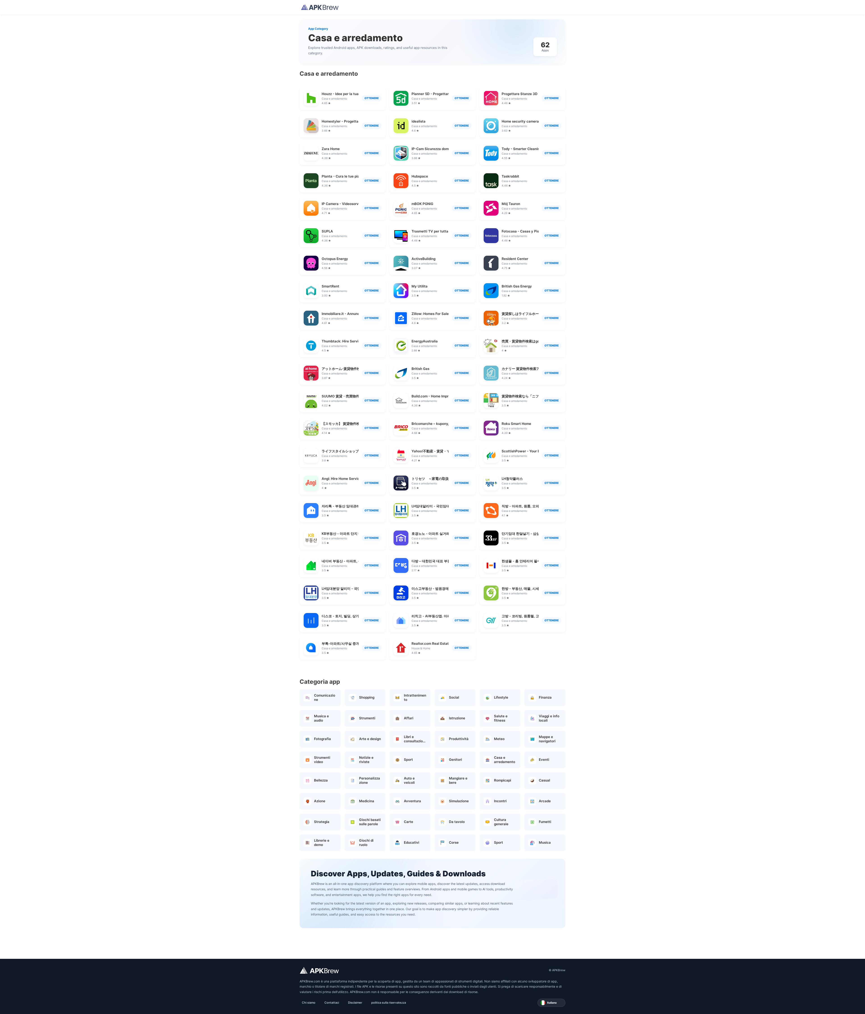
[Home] (320, 7)
